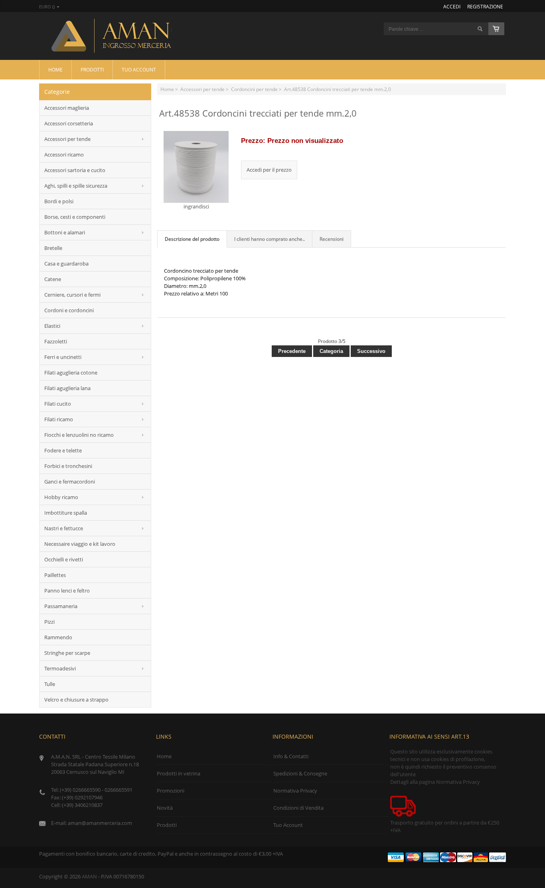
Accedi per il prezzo (269, 169)
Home (55, 69)
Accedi (451, 6)
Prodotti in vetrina (178, 773)
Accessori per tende (202, 89)
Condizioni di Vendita (298, 807)
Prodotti (92, 69)
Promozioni (170, 790)
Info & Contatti (290, 756)
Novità (165, 807)
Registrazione (485, 6)
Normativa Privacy (295, 790)
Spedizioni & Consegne (300, 773)
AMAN (89, 876)
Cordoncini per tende (254, 89)
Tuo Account (139, 69)
